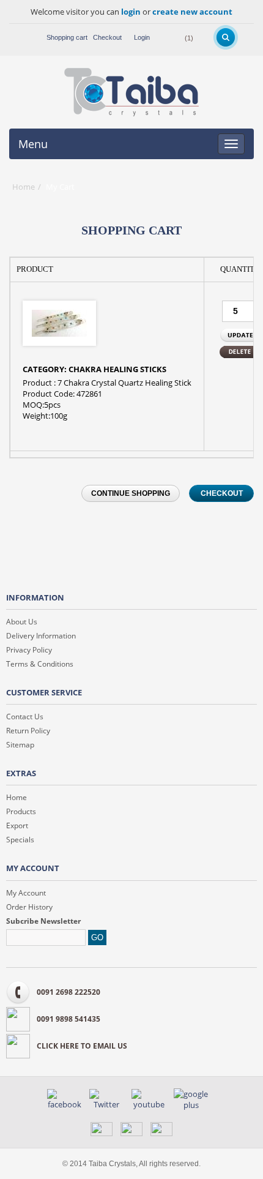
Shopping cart (66, 37)
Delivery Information (41, 636)
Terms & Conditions (39, 664)
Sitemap (20, 744)
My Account (26, 893)
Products (21, 811)
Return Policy (28, 730)
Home (23, 186)
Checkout (107, 37)
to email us (82, 1046)
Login (142, 37)
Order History (29, 907)
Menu (33, 144)
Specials (20, 839)
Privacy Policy (29, 650)
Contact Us (24, 716)
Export (17, 825)
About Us (21, 621)
